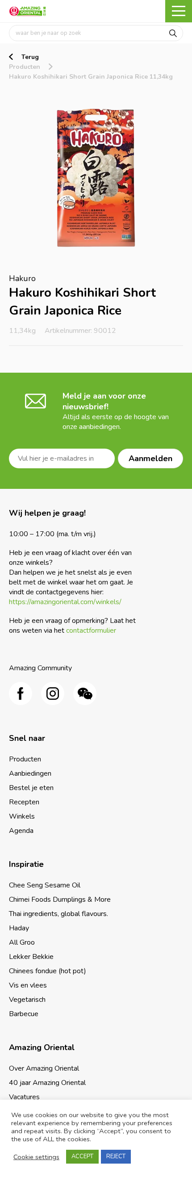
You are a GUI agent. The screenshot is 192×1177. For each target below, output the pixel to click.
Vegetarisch (27, 1000)
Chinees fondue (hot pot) (47, 971)
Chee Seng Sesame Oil (44, 885)
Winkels (22, 816)
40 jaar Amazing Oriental (47, 1083)
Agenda (21, 831)
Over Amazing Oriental (44, 1068)
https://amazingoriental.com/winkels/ (65, 602)
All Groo (22, 942)
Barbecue (23, 1014)
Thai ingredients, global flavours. (58, 914)
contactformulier (91, 630)
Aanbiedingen (30, 773)
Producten (24, 67)
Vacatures (24, 1097)
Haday (19, 928)
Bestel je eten (31, 788)
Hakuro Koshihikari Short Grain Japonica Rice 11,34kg (91, 76)
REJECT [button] (115, 1156)
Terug (30, 57)
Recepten (24, 802)
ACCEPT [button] (82, 1156)
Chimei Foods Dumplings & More (60, 899)
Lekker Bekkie (31, 957)
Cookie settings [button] (36, 1157)
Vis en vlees (28, 985)
